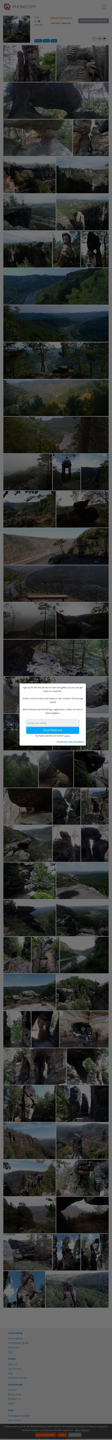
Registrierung (52, 730)
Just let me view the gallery (70, 741)
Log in (67, 735)
